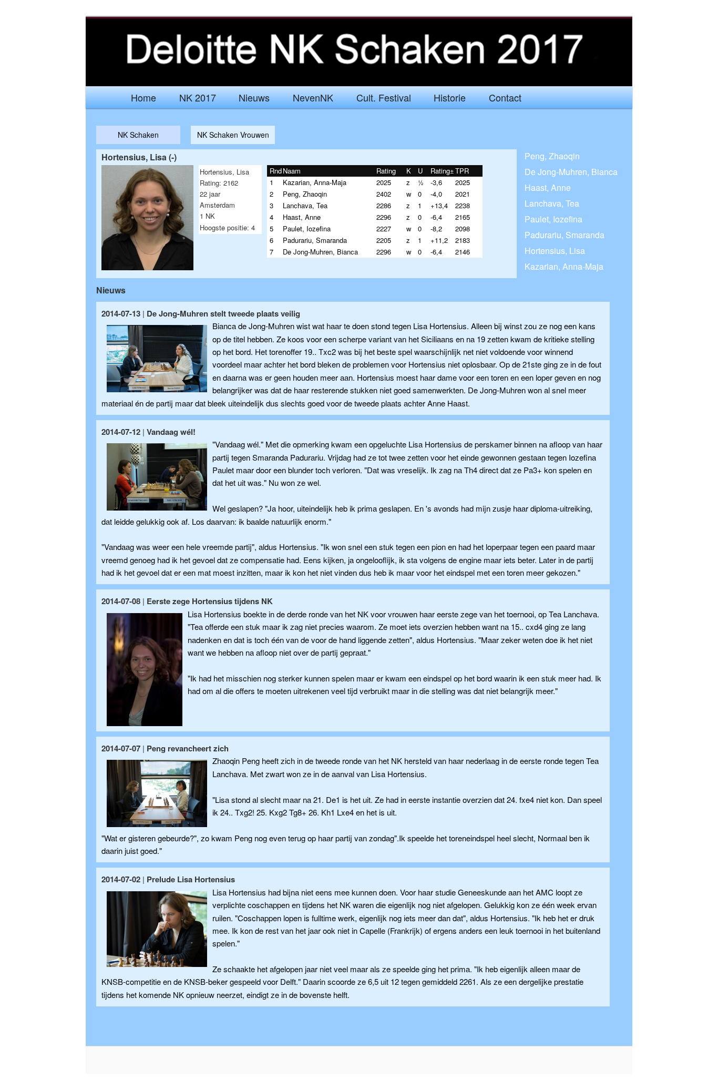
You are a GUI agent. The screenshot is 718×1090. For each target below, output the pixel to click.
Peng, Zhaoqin (552, 156)
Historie (450, 97)
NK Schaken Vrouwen (233, 134)
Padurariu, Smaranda (564, 235)
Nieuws (254, 97)
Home (143, 97)
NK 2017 (197, 97)
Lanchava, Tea (552, 203)
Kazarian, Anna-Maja (564, 266)
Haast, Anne (548, 187)
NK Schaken (138, 134)
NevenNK (313, 97)
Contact (505, 97)
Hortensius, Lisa (555, 251)
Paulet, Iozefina (553, 219)
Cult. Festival (383, 97)
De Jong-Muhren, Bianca (571, 172)
